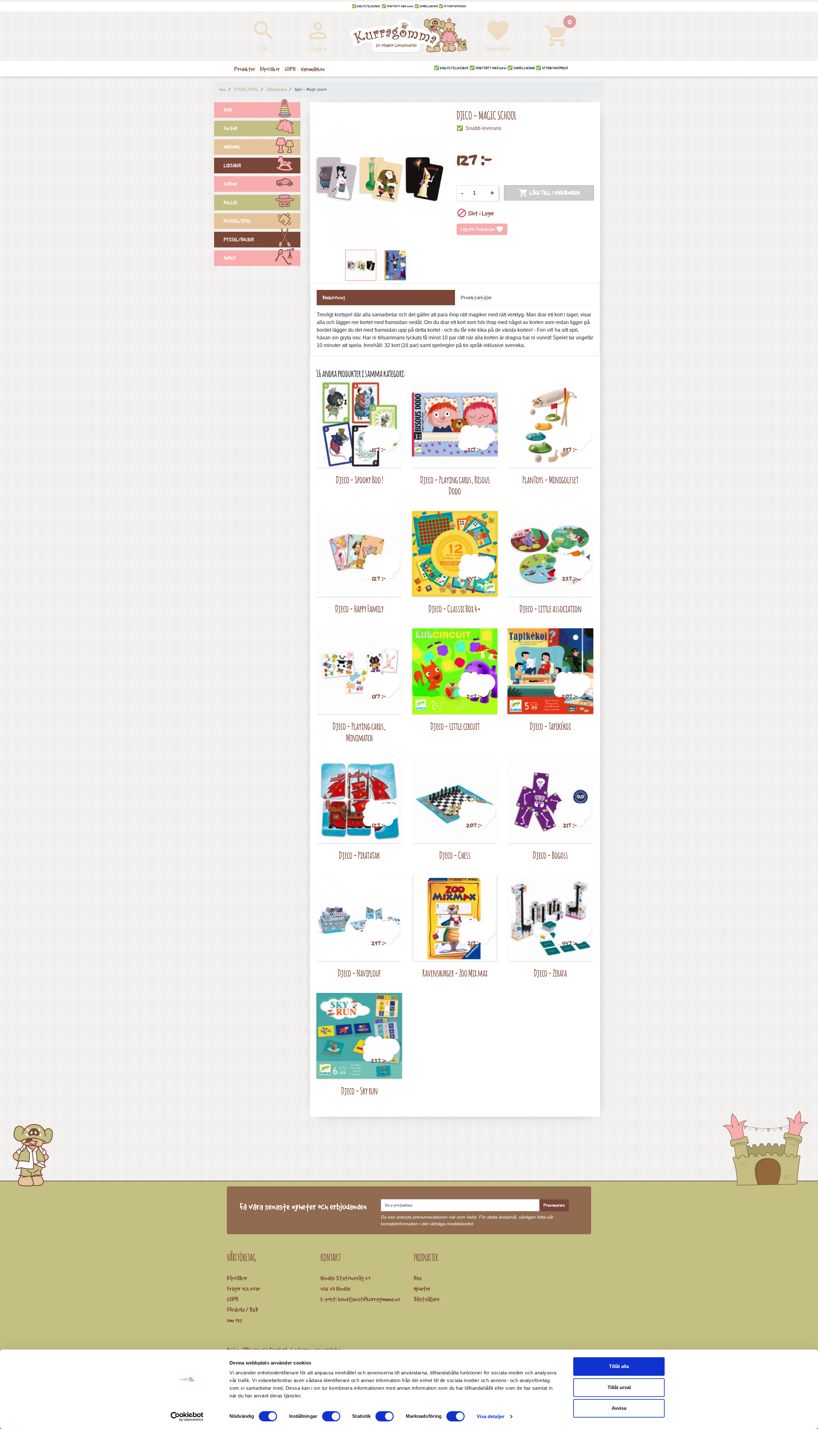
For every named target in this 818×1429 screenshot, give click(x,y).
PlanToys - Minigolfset (550, 479)
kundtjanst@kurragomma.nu (369, 1299)
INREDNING (232, 147)
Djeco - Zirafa (550, 972)
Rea (417, 1278)
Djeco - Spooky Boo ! (359, 479)
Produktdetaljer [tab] (476, 297)
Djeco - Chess (455, 855)
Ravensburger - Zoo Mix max (455, 972)
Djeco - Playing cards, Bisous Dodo (455, 485)
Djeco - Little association (551, 608)
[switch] (331, 1416)
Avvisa (619, 1408)
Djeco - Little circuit (455, 726)
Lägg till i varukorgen (549, 193)
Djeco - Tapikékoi (550, 726)
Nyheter (422, 1288)
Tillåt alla (619, 1366)
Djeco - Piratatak (359, 855)
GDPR (232, 1299)
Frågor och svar (243, 1288)
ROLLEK (230, 203)
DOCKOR (230, 128)
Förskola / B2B (242, 1309)
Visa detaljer (491, 1416)
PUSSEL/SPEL (237, 221)
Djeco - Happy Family (359, 608)
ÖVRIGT (230, 258)
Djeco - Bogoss (550, 855)
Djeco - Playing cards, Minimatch (359, 732)
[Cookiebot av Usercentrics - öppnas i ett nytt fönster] (187, 1416)
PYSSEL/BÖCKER (239, 240)
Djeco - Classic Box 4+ (454, 608)
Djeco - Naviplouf (359, 972)
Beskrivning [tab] (333, 297)
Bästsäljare (426, 1299)
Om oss (234, 1320)
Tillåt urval (619, 1387)
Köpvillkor (237, 1278)
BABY (228, 110)
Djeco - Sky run (359, 1090)
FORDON (230, 184)
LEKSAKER (232, 166)
